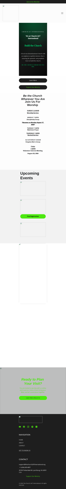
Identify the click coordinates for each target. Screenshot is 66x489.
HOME (21, 440)
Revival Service (33, 135)
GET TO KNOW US (24, 450)
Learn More (33, 80)
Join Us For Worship (33, 2)
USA (20, 472)
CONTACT (22, 446)
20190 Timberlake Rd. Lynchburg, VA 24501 (33, 470)
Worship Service (33, 113)
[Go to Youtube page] (21, 427)
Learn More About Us (33, 398)
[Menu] (62, 13)
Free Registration (33, 216)
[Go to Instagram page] (29, 427)
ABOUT (21, 443)
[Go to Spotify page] (33, 427)
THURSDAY (30, 133)
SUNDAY (30, 110)
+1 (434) (22, 467)
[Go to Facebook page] (25, 427)
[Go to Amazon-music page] (36, 427)
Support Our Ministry (33, 87)
